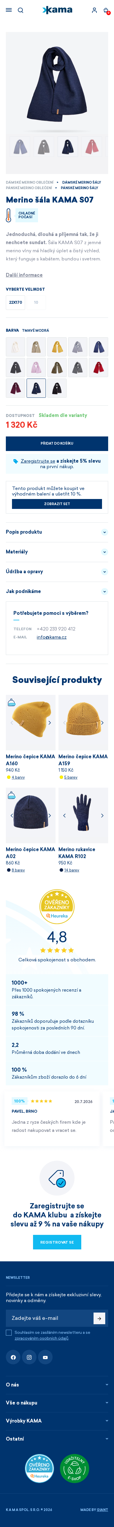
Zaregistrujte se (38, 461)
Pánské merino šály (79, 188)
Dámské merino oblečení (29, 182)
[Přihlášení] (94, 10)
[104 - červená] (98, 367)
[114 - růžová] (36, 367)
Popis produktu (24, 532)
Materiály (17, 552)
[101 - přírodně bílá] (15, 346)
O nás (12, 1385)
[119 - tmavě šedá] (77, 367)
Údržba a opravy (24, 571)
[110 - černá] (57, 388)
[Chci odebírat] (99, 1318)
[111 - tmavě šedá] (15, 367)
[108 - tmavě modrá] (36, 388)
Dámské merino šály (81, 182)
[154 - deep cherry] (15, 388)
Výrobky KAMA (24, 1421)
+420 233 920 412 (56, 629)
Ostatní (15, 1439)
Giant (102, 1510)
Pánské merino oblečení (29, 188)
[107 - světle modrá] (98, 346)
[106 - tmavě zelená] (57, 367)
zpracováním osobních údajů (41, 1338)
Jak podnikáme (23, 591)
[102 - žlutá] (57, 346)
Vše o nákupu (21, 1403)
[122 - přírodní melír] (36, 346)
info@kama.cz (52, 637)
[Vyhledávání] (20, 10)
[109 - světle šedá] (77, 346)
